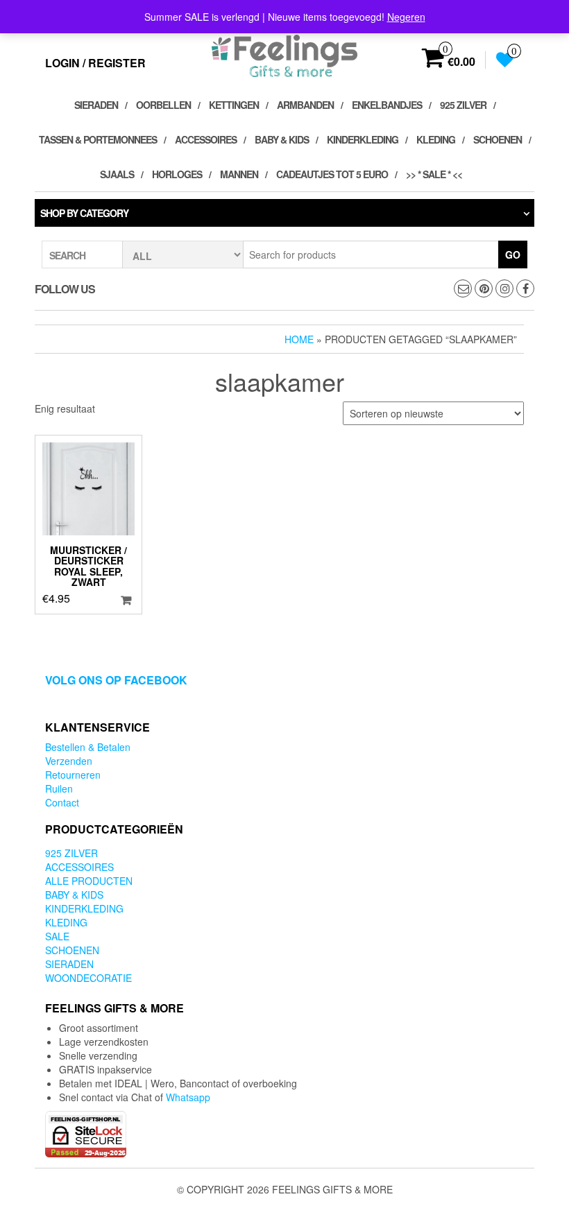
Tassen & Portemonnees (98, 139)
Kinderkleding (362, 139)
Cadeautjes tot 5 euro (332, 174)
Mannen (239, 174)
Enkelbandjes (387, 105)
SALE (57, 936)
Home (299, 339)
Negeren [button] (406, 17)
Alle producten (89, 881)
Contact (62, 802)
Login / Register (95, 63)
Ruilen (59, 788)
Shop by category (84, 213)
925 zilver (463, 105)
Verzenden (68, 761)
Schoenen (497, 139)
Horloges (177, 174)
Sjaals (117, 174)
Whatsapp (188, 1097)
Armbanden (305, 105)
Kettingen (234, 105)
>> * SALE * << (434, 174)
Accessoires (206, 139)
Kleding (435, 139)
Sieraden (96, 105)
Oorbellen (163, 105)
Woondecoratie (88, 978)
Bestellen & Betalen (87, 747)
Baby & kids (282, 139)
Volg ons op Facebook (116, 680)
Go (512, 254)
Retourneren (73, 775)
